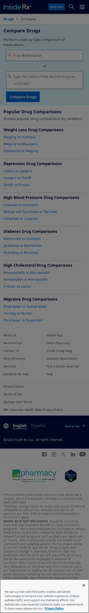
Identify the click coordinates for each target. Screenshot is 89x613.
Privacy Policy (54, 608)
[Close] (84, 585)
